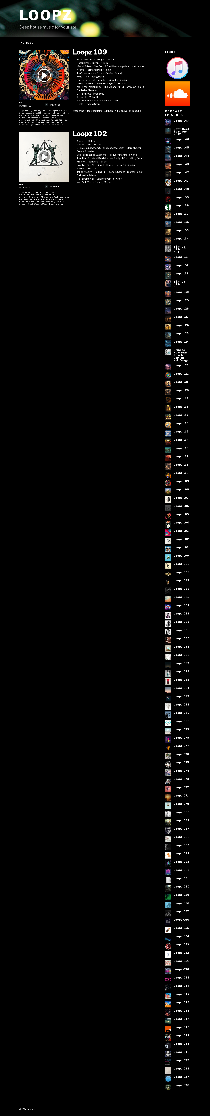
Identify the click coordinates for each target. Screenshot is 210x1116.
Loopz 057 (181, 911)
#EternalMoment (54, 115)
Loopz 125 (181, 333)
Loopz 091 (181, 630)
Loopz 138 (181, 205)
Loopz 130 (181, 292)
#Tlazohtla (40, 125)
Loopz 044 (182, 1019)
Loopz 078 (181, 737)
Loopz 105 (181, 514)
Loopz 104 (181, 522)
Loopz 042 (181, 1035)
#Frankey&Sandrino (29, 197)
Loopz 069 (181, 812)
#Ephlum (40, 115)
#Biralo (63, 111)
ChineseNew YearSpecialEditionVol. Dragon (182, 355)
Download (55, 105)
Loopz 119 (181, 398)
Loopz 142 (181, 172)
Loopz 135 (181, 230)
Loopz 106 (181, 506)
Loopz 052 (181, 952)
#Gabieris (33, 118)
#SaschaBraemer (45, 202)
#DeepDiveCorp (61, 113)
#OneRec (32, 122)
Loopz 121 (181, 382)
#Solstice (61, 202)
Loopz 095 (181, 597)
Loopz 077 (181, 746)
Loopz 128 (181, 308)
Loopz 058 (181, 903)
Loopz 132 (181, 265)
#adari (28, 111)
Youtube (136, 111)
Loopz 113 (181, 448)
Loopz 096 (181, 588)
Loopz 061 (181, 878)
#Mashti (53, 120)
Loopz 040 (182, 1052)
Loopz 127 (181, 317)
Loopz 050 (181, 969)
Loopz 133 (181, 257)
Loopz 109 (90, 52)
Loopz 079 (181, 729)
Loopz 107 (181, 497)
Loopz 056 (181, 919)
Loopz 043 (181, 1027)
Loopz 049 (182, 977)
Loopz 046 (182, 1002)
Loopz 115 (181, 431)
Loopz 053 (181, 944)
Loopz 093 (181, 613)
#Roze (41, 122)
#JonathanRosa (27, 199)
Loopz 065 (181, 845)
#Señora (50, 122)
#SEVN (59, 122)
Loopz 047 (181, 994)
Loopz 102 (90, 134)
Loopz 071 (181, 795)
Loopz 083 (181, 696)
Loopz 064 (182, 853)
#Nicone (40, 199)
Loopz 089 (181, 646)
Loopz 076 (181, 754)
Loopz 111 (181, 464)
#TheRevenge (26, 125)
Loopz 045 (181, 1010)
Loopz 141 (181, 180)
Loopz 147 (181, 120)
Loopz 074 (181, 770)
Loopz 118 (181, 406)
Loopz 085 (181, 679)
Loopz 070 (181, 803)
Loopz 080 (181, 721)
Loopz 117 (181, 415)
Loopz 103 (181, 530)
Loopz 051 (181, 961)
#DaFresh (51, 192)
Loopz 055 (181, 928)
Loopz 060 (181, 886)
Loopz (46, 15)
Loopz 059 (181, 894)
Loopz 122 (181, 373)
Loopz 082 (181, 704)
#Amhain (40, 192)
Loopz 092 (181, 621)
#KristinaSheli (27, 120)
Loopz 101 (181, 547)
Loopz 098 (181, 572)
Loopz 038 (181, 1068)
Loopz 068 (181, 820)
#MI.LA (62, 120)
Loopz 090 (181, 638)
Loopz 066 (181, 837)
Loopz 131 (181, 273)
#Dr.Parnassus (27, 115)
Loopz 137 (181, 213)
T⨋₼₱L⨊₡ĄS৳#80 (180, 284)
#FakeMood (48, 194)
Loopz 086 (181, 671)
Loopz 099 (181, 564)
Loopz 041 (181, 1043)
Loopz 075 (181, 762)
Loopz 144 (181, 155)
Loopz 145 (181, 147)
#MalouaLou (42, 120)
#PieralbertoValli (55, 199)
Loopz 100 (181, 555)
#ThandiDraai (26, 204)
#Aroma (36, 111)
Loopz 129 (181, 300)
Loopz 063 (181, 861)
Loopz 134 (181, 238)
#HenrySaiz (47, 197)
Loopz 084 (182, 688)
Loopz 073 (181, 779)
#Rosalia (23, 202)
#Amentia (30, 192)
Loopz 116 (181, 423)
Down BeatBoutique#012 (181, 132)
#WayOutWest (41, 204)
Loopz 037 (181, 1076)
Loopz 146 (181, 139)
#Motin (23, 122)
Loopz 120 (181, 390)
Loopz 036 (181, 1085)
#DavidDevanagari (42, 113)
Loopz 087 (181, 663)
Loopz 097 (181, 580)
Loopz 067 (181, 828)
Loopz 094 (182, 605)
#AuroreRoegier (50, 111)
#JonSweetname (47, 118)
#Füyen (23, 118)
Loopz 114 (181, 439)
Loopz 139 (181, 197)
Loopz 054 (181, 936)
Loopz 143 (181, 164)
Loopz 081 (181, 712)
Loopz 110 (181, 473)
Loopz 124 (181, 341)
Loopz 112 (181, 456)
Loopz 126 (181, 325)
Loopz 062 (181, 870)
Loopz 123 (181, 365)
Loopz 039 (181, 1060)
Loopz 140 (181, 189)
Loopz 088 (181, 655)
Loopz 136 (181, 222)
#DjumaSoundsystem (30, 194)
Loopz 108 (181, 489)
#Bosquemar (25, 113)
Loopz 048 (182, 985)
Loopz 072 (181, 787)
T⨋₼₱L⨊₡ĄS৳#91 (180, 249)
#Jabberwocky (61, 197)
